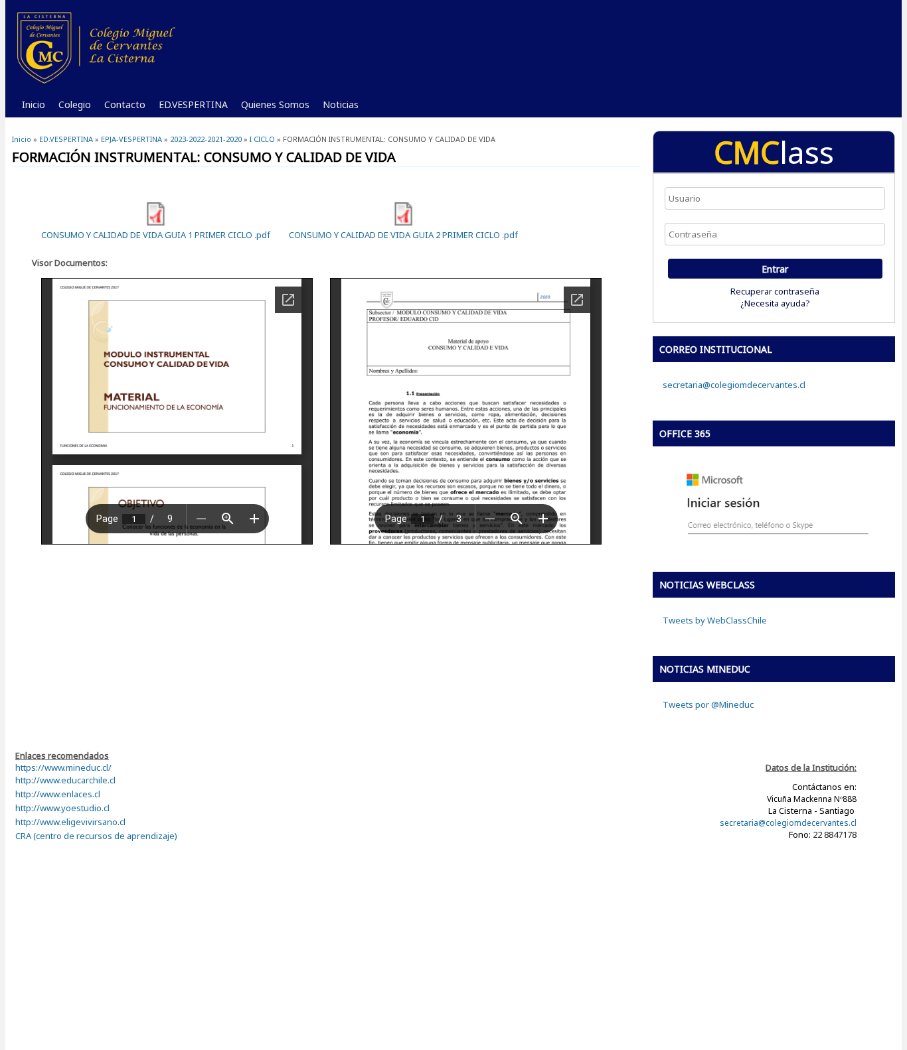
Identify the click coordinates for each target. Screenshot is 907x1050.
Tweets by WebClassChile (715, 620)
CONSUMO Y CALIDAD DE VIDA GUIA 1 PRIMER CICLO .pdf (155, 235)
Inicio (33, 104)
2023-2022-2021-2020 (206, 139)
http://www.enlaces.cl (57, 794)
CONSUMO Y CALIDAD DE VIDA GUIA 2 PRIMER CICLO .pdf (403, 235)
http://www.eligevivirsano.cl (70, 822)
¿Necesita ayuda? (775, 303)
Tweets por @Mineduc (708, 704)
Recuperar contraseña (774, 291)
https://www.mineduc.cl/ (63, 767)
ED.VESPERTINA (190, 107)
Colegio (71, 107)
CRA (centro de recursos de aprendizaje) (96, 836)
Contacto (121, 107)
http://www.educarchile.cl (65, 780)
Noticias (337, 107)
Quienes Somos (271, 107)
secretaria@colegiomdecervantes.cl (734, 385)
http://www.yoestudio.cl (62, 808)
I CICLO (262, 139)
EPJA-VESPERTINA (131, 139)
